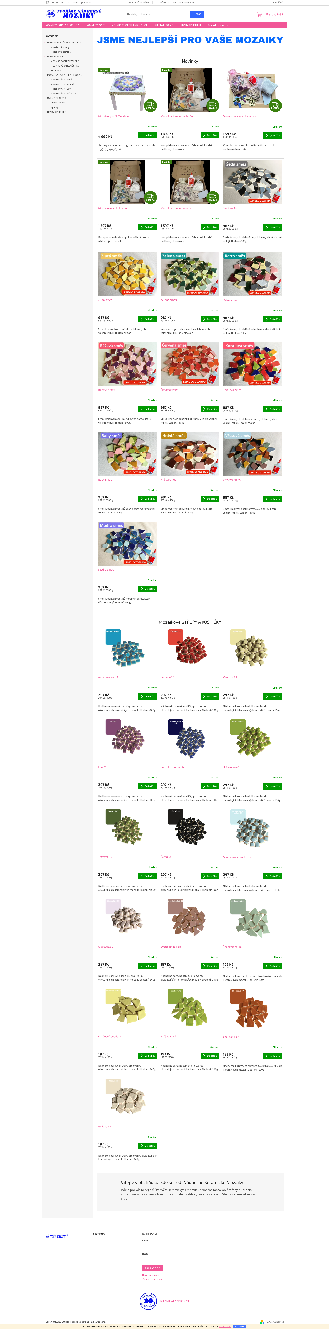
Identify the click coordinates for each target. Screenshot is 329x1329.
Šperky (54, 107)
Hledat (197, 14)
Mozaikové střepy (60, 47)
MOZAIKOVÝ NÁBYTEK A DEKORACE (65, 75)
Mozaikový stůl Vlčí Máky (63, 93)
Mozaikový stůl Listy (61, 89)
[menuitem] (62, 25)
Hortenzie (56, 70)
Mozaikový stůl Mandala (63, 84)
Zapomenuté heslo (152, 1279)
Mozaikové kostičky (61, 52)
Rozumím (239, 1326)
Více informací (225, 1326)
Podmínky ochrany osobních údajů (175, 2)
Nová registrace (150, 1275)
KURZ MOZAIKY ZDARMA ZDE (174, 1301)
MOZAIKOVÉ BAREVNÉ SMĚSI (65, 66)
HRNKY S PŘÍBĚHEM (57, 112)
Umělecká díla (58, 102)
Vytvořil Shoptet (275, 1322)
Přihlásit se (152, 1268)
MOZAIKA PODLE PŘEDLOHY (65, 61)
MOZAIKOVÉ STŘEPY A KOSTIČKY (64, 42)
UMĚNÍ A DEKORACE (57, 98)
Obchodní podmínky (138, 2)
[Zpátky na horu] (148, 1301)
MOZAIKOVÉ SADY (56, 56)
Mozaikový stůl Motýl (61, 79)
